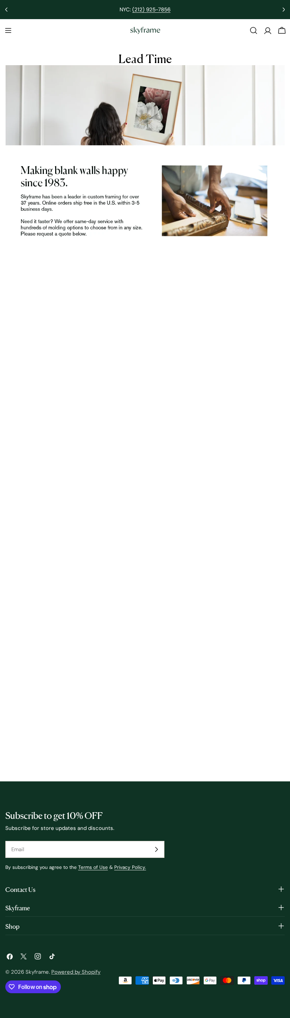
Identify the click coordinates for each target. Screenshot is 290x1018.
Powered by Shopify (75, 971)
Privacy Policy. (130, 867)
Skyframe (37, 971)
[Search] (253, 30)
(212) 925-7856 (151, 9)
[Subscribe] (156, 849)
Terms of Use (93, 867)
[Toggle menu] (8, 30)
